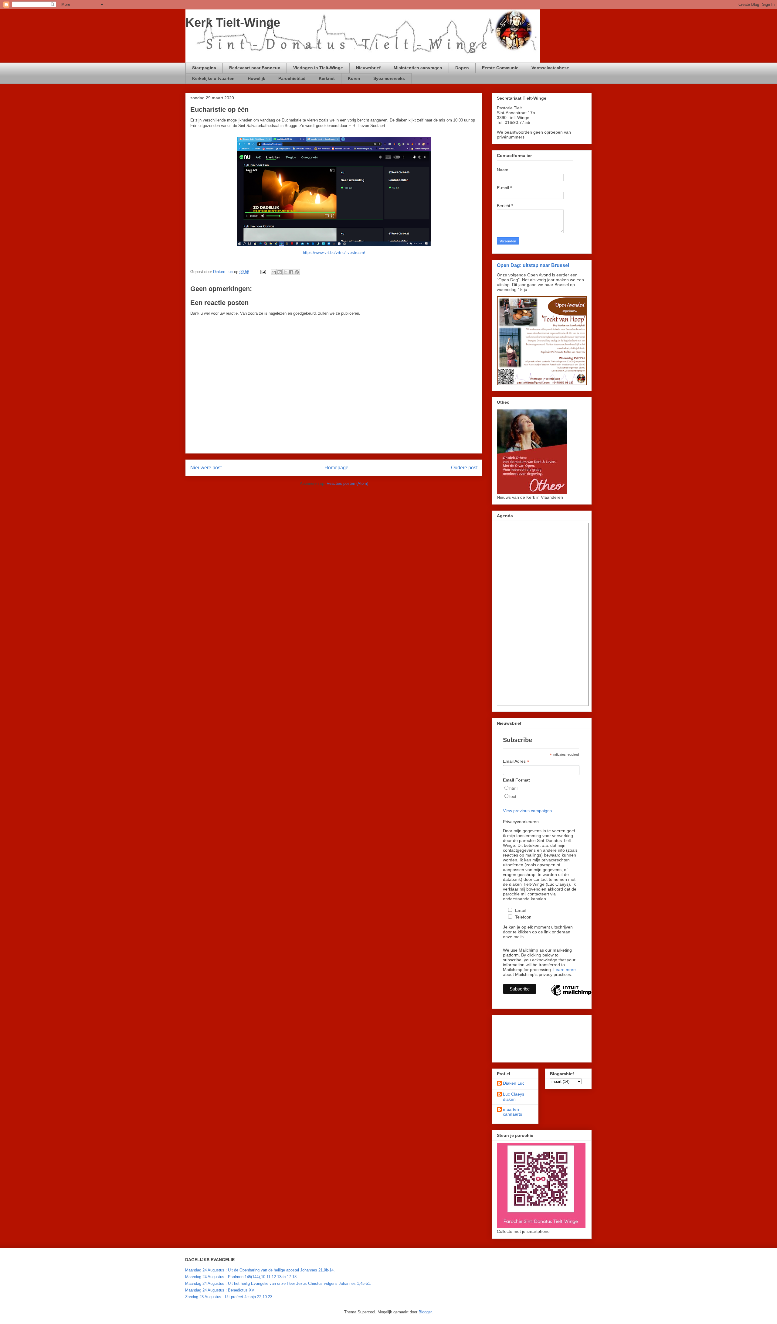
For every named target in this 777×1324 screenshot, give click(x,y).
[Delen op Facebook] (291, 272)
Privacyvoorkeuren (521, 821)
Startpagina (204, 67)
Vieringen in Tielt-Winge (318, 67)
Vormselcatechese (550, 67)
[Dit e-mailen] (274, 272)
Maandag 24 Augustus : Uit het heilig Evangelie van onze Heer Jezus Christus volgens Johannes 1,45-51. (278, 1283)
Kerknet (327, 78)
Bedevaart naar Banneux (254, 67)
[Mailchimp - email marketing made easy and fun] (571, 995)
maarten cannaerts (512, 1112)
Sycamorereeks (389, 78)
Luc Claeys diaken (513, 1097)
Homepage (336, 467)
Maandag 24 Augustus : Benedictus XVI (220, 1290)
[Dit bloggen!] (280, 272)
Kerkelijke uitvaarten (213, 78)
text (512, 796)
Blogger (425, 1312)
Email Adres (516, 761)
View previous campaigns (527, 810)
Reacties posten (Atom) (347, 483)
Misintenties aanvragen (418, 67)
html (513, 788)
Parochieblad (292, 78)
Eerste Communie (500, 67)
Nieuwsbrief (368, 67)
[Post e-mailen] (262, 271)
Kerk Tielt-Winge (232, 22)
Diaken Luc (513, 1083)
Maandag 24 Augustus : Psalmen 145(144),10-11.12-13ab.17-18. (241, 1276)
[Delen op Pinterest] (297, 272)
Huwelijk (256, 78)
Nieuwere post (206, 467)
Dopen (462, 67)
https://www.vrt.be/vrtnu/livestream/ (334, 252)
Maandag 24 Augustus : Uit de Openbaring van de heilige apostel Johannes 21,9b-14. (260, 1270)
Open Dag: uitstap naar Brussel (533, 265)
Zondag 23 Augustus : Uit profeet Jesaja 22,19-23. (229, 1297)
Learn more (564, 969)
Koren (354, 78)
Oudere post (464, 467)
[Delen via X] (285, 272)
